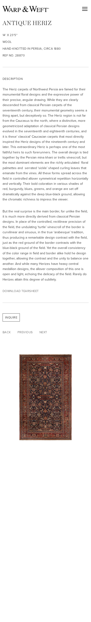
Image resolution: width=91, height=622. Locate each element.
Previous (25, 332)
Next (43, 332)
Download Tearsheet (21, 291)
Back (7, 332)
